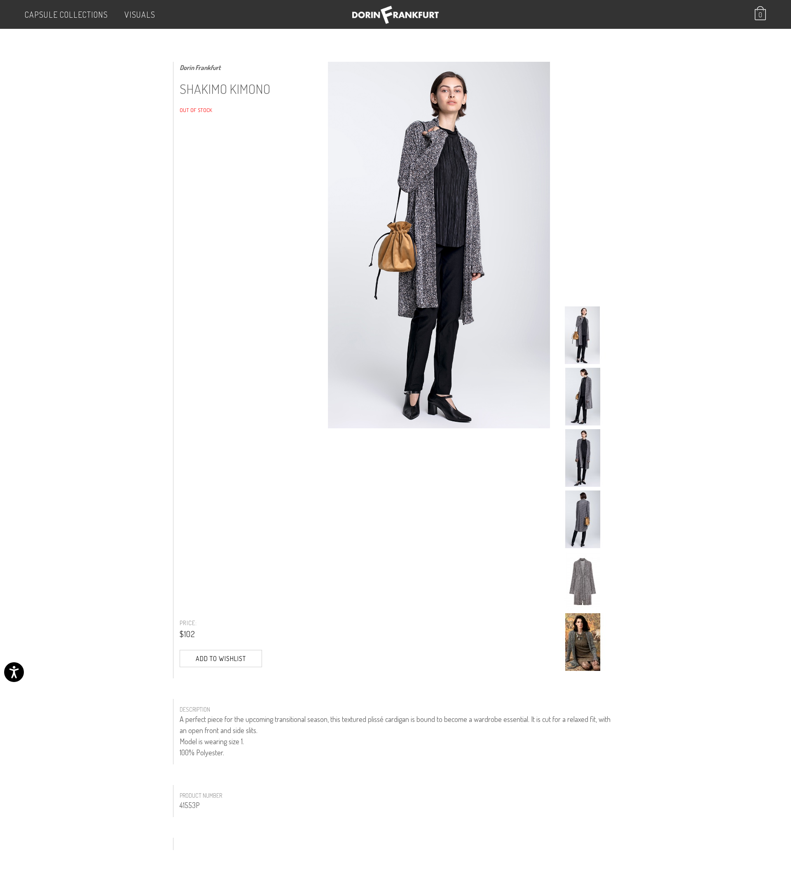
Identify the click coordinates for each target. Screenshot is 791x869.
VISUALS (139, 14)
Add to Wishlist (221, 658)
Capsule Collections (66, 14)
